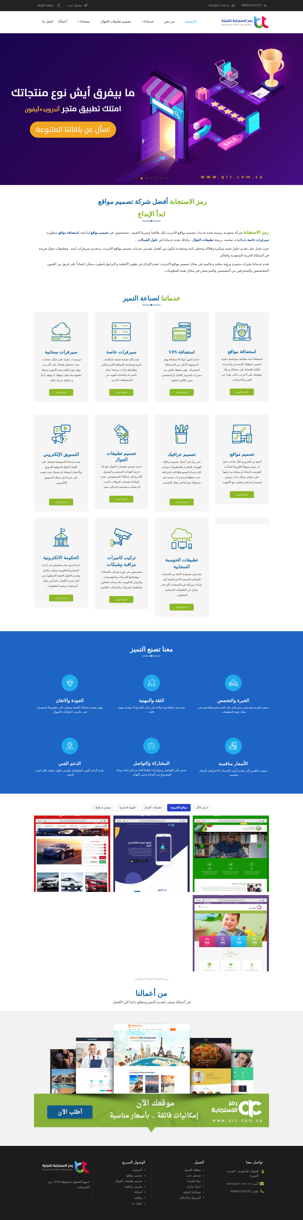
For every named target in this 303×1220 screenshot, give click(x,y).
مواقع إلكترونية (178, 807)
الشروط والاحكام (190, 1197)
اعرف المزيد (242, 392)
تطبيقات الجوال (202, 240)
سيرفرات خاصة (258, 240)
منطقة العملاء (45, 5)
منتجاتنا (84, 21)
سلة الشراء (194, 1181)
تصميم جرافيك (133, 1186)
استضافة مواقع (68, 232)
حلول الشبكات (148, 240)
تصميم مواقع (134, 1175)
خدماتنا (148, 21)
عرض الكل (202, 807)
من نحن (169, 21)
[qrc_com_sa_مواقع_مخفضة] (151, 1076)
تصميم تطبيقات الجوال (115, 21)
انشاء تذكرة (194, 1186)
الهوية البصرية (127, 807)
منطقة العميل (192, 1169)
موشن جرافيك (103, 807)
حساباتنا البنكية (192, 1192)
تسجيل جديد (75, 5)
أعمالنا (62, 21)
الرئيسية (190, 21)
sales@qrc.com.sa (218, 5)
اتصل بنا (47, 21)
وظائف (138, 1197)
